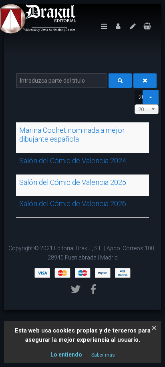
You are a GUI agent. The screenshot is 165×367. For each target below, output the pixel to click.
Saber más (103, 355)
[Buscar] (120, 80)
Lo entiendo (66, 354)
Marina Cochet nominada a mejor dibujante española (72, 134)
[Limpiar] (145, 80)
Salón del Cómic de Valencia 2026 (72, 203)
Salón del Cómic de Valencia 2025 (72, 182)
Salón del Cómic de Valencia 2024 (72, 160)
